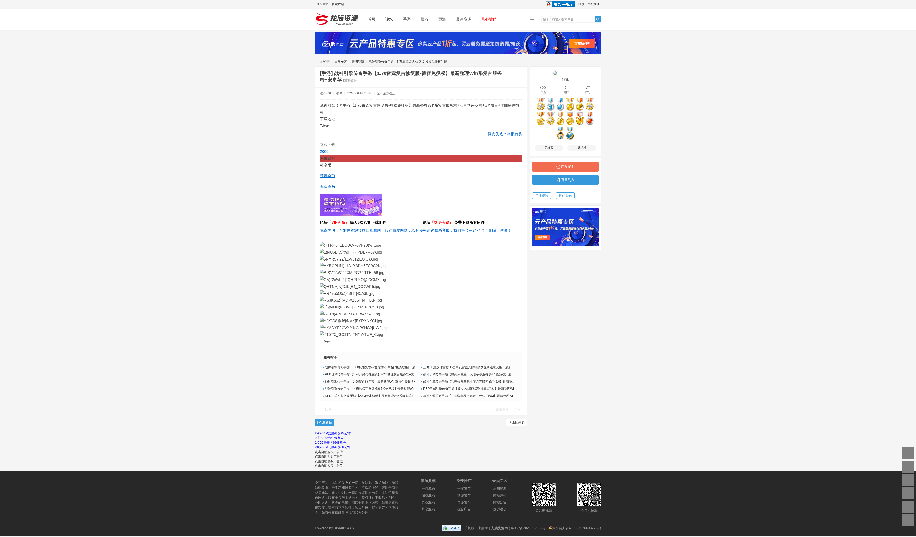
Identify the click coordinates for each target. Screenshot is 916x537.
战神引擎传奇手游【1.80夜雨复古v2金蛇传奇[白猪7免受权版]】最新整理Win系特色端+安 (386, 367)
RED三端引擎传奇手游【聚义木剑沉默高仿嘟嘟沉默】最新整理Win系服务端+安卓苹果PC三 (486, 389)
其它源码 (428, 509)
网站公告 (499, 502)
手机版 (469, 528)
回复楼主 (567, 167)
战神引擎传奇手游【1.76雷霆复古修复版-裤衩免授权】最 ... (410, 61)
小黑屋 (483, 528)
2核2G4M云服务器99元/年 (333, 433)
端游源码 (428, 495)
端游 (424, 19)
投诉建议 (499, 509)
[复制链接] (350, 80)
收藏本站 (338, 4)
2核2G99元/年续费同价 (331, 438)
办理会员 (327, 187)
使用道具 (502, 409)
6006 (543, 87)
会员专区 (340, 61)
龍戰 (565, 79)
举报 (518, 409)
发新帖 (327, 422)
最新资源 (463, 19)
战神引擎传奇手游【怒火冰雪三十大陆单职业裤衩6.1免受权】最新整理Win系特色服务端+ (484, 374)
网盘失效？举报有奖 (505, 134)
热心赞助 (489, 19)
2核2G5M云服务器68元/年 (333, 447)
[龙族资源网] (337, 19)
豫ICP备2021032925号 (528, 528)
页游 (442, 19)
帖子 (546, 19)
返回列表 (518, 422)
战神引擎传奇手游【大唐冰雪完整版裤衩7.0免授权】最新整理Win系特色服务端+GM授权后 (387, 389)
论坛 (389, 19)
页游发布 (464, 502)
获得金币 (327, 176)
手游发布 (464, 488)
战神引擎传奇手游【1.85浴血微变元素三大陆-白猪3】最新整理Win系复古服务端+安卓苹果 (485, 396)
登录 (581, 4)
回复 (328, 409)
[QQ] (451, 528)
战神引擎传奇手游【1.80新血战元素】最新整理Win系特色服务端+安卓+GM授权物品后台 (386, 381)
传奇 (327, 342)
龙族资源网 (317, 61)
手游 (407, 19)
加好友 (549, 147)
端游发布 (464, 495)
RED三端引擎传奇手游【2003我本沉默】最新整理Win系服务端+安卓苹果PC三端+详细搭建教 (389, 396)
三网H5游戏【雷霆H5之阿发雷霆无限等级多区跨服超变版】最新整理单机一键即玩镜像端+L (486, 367)
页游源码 (428, 502)
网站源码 (565, 195)
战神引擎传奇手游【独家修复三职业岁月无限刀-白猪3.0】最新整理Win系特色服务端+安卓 (485, 381)
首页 (371, 19)
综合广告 (464, 509)
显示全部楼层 (386, 93)
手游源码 (428, 488)
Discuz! (340, 528)
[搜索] (598, 19)
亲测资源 (358, 61)
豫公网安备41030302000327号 (575, 528)
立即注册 (593, 4)
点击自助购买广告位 (329, 452)
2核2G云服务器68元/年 (331, 442)
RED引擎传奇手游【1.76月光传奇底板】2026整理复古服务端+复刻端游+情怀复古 (381, 374)
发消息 (582, 147)
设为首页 (322, 4)
